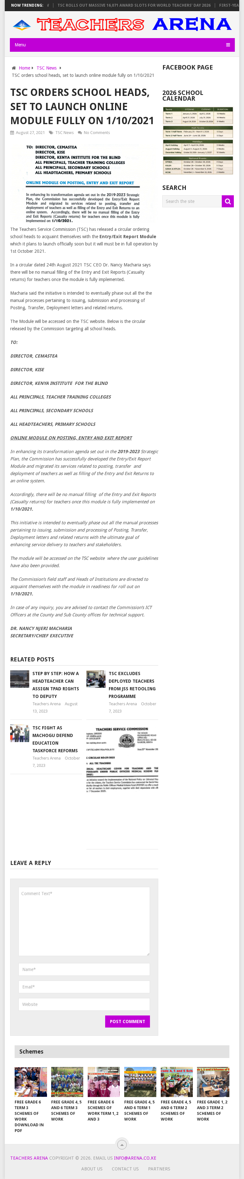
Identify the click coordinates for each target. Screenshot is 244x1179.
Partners (159, 1168)
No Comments (97, 132)
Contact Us (125, 1168)
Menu (20, 44)
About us (92, 1168)
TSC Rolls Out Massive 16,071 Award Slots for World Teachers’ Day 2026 (121, 5)
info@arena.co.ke (135, 1158)
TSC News (64, 132)
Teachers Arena (46, 703)
